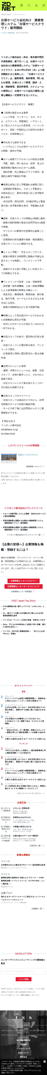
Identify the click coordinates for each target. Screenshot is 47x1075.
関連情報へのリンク (34, 466)
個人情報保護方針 (24, 1040)
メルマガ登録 (23, 979)
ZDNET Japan (6, 14)
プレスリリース (19, 14)
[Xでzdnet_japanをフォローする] (23, 1017)
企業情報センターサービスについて (24, 586)
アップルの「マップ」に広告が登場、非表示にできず (24, 620)
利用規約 (23, 1044)
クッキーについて (24, 1049)
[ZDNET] (8, 5)
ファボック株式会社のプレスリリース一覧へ (24, 535)
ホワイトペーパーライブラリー (29, 793)
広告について (23, 1053)
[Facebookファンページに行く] (16, 1017)
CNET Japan (24, 995)
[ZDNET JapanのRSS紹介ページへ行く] (30, 1017)
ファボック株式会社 (8, 33)
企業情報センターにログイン (24, 581)
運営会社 (23, 1057)
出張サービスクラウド (28, 455)
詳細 (2, 1073)
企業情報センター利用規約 (21, 591)
